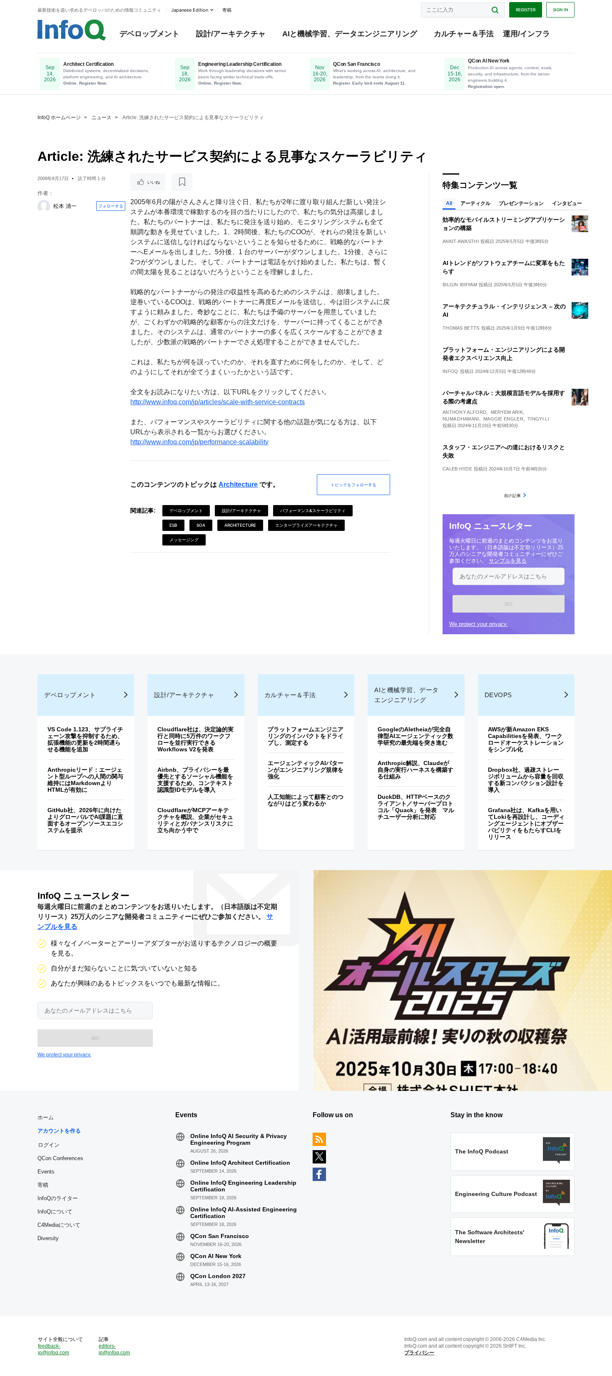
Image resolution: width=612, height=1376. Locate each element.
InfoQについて (54, 1211)
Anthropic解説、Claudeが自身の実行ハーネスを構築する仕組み (415, 770)
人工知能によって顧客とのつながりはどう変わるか (305, 800)
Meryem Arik (507, 412)
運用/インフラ (526, 34)
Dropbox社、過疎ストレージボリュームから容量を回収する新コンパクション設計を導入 (526, 779)
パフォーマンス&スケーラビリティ (313, 510)
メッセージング (184, 539)
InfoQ (450, 371)
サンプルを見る (508, 561)
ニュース (102, 117)
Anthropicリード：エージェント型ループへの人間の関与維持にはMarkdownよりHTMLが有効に (85, 779)
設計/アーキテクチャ (231, 34)
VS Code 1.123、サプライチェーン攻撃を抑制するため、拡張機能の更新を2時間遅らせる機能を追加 (85, 739)
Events (46, 1171)
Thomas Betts (461, 327)
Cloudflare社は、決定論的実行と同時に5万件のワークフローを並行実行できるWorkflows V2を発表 (195, 739)
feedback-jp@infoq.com (53, 1349)
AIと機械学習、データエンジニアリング (349, 34)
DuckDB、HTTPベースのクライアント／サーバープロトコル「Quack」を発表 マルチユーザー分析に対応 (416, 806)
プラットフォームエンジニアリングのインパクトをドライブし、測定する (305, 736)
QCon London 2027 (218, 1276)
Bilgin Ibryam (460, 284)
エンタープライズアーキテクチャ (306, 525)
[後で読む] (182, 182)
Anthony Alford (464, 412)
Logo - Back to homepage (71, 30)
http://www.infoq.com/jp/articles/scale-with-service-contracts (217, 401)
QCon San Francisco (219, 1236)
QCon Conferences (60, 1158)
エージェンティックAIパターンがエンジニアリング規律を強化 (305, 770)
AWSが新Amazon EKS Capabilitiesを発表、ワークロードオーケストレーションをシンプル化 (526, 739)
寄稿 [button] (226, 10)
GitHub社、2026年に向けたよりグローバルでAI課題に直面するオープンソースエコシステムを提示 (85, 820)
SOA (201, 525)
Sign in (560, 9)
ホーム (45, 1117)
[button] (509, 604)
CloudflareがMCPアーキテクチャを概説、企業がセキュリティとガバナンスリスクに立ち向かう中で (195, 820)
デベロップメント (149, 34)
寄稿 (42, 1185)
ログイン (49, 1144)
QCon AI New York (215, 1256)
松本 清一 (65, 206)
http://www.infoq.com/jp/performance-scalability (199, 441)
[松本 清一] (43, 206)
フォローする (110, 205)
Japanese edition (189, 10)
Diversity (48, 1238)
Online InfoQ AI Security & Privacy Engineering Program (238, 1139)
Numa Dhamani (461, 418)
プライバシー (419, 1353)
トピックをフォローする (353, 484)
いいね (153, 182)
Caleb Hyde (457, 468)
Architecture (238, 484)
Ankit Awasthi (461, 241)
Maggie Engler (503, 418)
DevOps (498, 694)
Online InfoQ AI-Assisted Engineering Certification (243, 1212)
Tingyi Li (538, 418)
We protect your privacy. (478, 624)
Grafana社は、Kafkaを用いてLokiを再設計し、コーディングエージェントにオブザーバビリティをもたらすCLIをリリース (526, 823)
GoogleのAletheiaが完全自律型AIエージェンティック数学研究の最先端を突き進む (415, 736)
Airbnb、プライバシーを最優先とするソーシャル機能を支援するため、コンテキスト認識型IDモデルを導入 (195, 779)
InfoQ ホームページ (59, 117)
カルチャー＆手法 (464, 34)
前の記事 (512, 495)
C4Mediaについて (58, 1225)
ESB (173, 525)
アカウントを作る (59, 1131)
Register (525, 9)
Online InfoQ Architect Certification (240, 1162)
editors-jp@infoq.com (114, 1349)
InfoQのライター (57, 1198)
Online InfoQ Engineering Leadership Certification (243, 1186)
